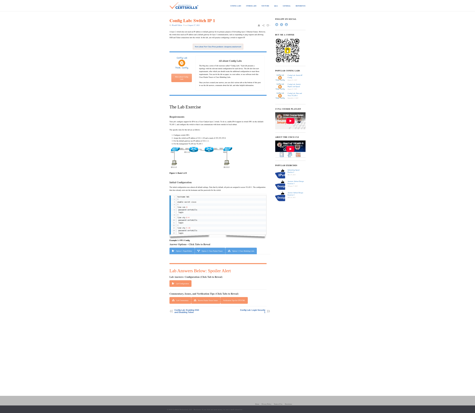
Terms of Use (278, 404)
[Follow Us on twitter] (281, 24)
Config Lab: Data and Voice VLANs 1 (295, 94)
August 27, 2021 (194, 25)
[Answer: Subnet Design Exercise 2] (280, 196)
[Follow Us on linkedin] (276, 24)
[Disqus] (219, 347)
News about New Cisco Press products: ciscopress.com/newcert (218, 46)
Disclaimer (288, 404)
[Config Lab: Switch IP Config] (280, 77)
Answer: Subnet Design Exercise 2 (295, 193)
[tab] (182, 251)
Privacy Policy (266, 404)
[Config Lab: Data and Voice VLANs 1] (280, 95)
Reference (301, 6)
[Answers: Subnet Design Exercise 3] (280, 185)
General (287, 6)
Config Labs (235, 6)
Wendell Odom (177, 25)
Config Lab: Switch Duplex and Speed (294, 85)
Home (257, 404)
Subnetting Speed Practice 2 (293, 171)
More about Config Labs (181, 78)
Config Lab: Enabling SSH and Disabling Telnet (186, 311)
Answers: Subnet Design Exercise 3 (296, 182)
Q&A (276, 6)
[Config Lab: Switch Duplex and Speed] (280, 86)
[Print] (259, 25)
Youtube (265, 6)
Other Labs (251, 6)
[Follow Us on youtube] (286, 24)
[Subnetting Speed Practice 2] (280, 174)
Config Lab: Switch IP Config (295, 76)
